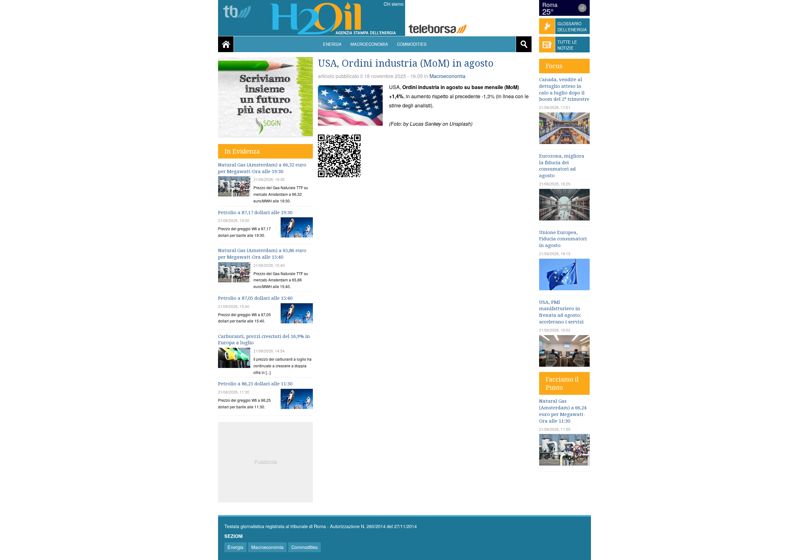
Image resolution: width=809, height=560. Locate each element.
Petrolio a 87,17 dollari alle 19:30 (255, 212)
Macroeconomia (369, 44)
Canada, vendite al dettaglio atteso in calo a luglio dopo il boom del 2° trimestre (564, 89)
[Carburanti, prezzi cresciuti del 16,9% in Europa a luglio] (234, 359)
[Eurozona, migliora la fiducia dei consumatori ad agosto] (564, 218)
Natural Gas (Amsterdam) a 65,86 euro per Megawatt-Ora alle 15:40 (262, 254)
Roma (549, 4)
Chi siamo (394, 4)
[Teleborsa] (239, 12)
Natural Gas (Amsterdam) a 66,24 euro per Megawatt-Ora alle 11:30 (563, 411)
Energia (332, 44)
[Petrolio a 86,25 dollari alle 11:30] (297, 400)
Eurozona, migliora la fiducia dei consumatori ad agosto (561, 165)
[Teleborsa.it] (437, 29)
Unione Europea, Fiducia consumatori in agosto (563, 239)
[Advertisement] (265, 461)
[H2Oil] (336, 19)
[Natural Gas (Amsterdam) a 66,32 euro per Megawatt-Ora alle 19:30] (234, 187)
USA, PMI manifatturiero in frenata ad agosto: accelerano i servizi (561, 312)
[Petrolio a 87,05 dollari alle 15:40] (297, 314)
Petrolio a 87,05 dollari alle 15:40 (255, 298)
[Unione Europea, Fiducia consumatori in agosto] (564, 288)
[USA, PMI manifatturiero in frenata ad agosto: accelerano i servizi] (564, 364)
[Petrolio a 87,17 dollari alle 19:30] (297, 228)
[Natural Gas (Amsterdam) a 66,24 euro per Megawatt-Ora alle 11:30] (564, 463)
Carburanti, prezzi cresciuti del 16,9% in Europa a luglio (264, 340)
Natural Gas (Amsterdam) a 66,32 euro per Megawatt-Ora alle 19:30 (262, 168)
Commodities (412, 44)
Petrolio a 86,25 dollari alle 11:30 (255, 384)
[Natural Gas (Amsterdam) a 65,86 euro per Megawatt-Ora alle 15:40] (234, 273)
